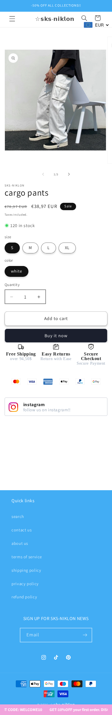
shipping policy (26, 570)
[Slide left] (43, 174)
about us (19, 543)
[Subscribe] (85, 635)
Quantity (12, 284)
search (17, 516)
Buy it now (56, 336)
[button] (12, 18)
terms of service (26, 556)
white (16, 271)
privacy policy (25, 583)
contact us (21, 530)
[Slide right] (69, 174)
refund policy (24, 596)
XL (67, 247)
